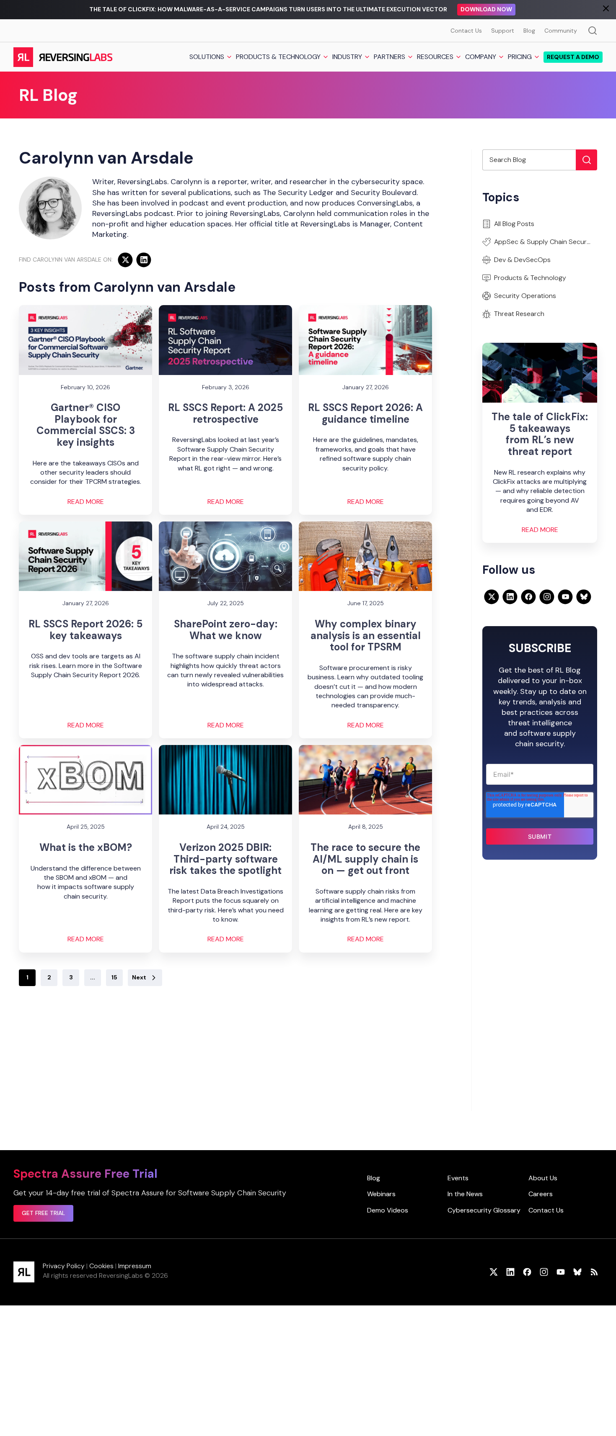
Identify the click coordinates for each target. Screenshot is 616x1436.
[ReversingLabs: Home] (62, 57)
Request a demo (573, 57)
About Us (542, 1178)
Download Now (486, 9)
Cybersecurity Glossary (484, 1210)
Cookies (101, 1265)
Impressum (134, 1265)
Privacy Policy (64, 1265)
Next (139, 977)
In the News (465, 1193)
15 (114, 977)
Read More (85, 501)
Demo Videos (387, 1210)
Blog (529, 30)
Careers (540, 1193)
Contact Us (466, 30)
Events (458, 1178)
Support (502, 30)
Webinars (381, 1193)
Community (560, 30)
